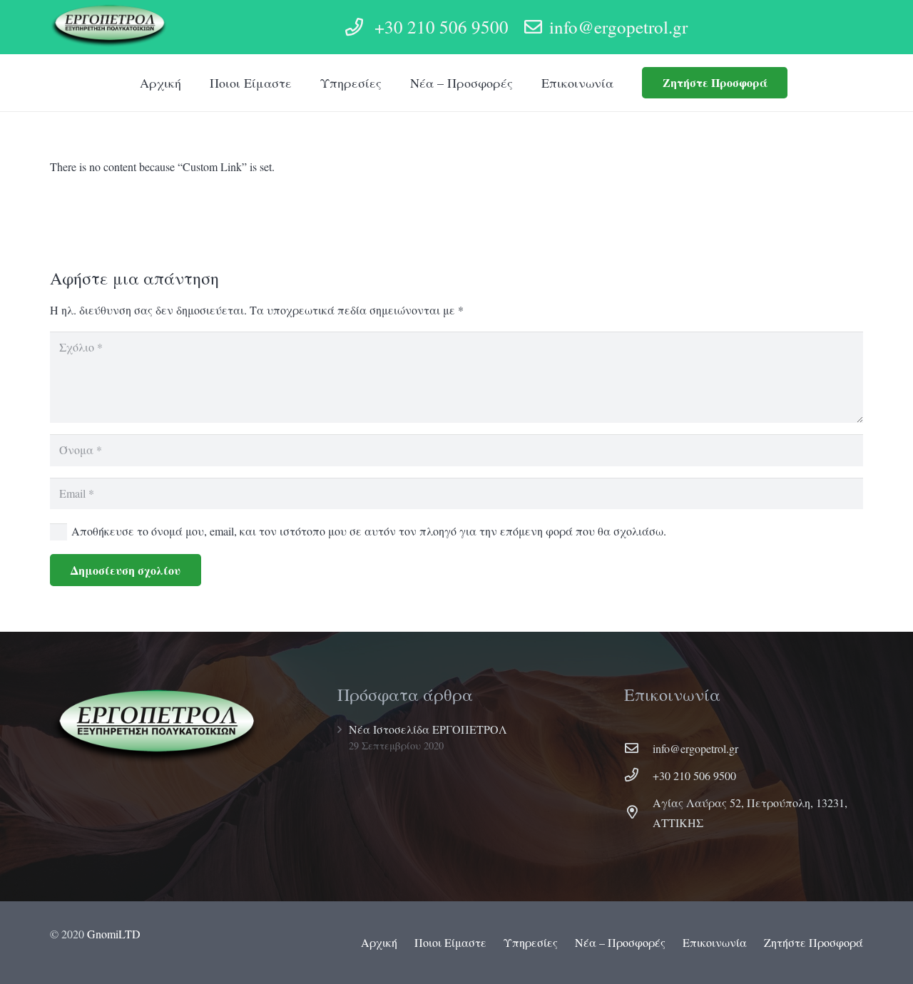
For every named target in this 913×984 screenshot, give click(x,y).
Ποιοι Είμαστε (450, 942)
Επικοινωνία (715, 942)
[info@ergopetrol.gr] (638, 749)
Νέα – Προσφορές (620, 942)
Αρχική (379, 942)
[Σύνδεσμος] (110, 27)
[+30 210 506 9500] (638, 776)
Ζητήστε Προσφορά (813, 942)
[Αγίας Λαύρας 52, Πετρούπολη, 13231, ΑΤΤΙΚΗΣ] (638, 813)
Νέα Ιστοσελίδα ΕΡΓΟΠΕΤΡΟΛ (428, 729)
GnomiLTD (114, 933)
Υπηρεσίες (531, 942)
